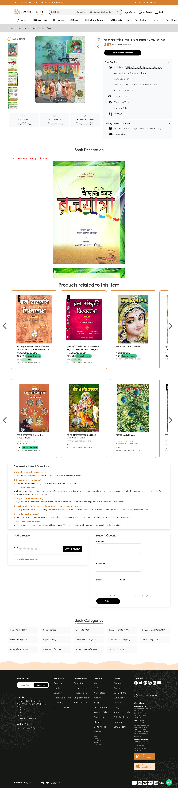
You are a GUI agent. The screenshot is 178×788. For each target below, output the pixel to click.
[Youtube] (159, 683)
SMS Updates (120, 727)
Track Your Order (122, 712)
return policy (42, 494)
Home (10, 28)
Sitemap (118, 722)
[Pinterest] (145, 683)
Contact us (150, 3)
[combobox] (95, 12)
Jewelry (58, 693)
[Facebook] (136, 683)
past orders (96, 517)
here (76, 517)
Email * (99, 580)
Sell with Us (120, 693)
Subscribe (40, 685)
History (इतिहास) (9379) (19, 649)
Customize (119, 688)
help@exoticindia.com (139, 509)
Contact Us (119, 683)
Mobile (123, 580)
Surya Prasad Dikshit (28, 352)
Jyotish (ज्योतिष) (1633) (18, 640)
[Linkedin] (154, 683)
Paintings (59, 702)
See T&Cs (28, 125)
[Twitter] (141, 683)
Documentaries (102, 707)
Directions (137, 717)
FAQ (162, 3)
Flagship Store (140, 706)
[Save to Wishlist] (98, 40)
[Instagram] (150, 683)
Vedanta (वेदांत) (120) (117, 649)
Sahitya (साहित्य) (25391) (151, 640)
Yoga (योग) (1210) (49, 640)
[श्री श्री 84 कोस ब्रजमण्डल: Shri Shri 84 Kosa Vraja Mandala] (84, 431)
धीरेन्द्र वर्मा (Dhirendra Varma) (129, 444)
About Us (98, 683)
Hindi (26, 28)
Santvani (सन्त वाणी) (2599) (86, 649)
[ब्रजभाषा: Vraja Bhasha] (133, 431)
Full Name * (101, 563)
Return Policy (81, 688)
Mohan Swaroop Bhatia (134, 73)
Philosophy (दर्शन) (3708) (52, 649)
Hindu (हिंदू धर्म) (38, 28)
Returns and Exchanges (126, 128)
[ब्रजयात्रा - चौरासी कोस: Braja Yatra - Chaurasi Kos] (13, 50)
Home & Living (61, 707)
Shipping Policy (82, 698)
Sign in (137, 3)
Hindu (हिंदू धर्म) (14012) (18, 630)
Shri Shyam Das (124, 352)
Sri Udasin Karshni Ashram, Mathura (143, 67)
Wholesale (119, 698)
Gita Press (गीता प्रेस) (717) (119, 640)
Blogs (97, 702)
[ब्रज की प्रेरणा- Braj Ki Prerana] (133, 343)
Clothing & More (62, 698)
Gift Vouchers (121, 717)
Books (18, 28)
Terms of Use (134, 596)
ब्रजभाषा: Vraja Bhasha (125, 435)
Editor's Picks (100, 727)
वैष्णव (49, 28)
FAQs (96, 688)
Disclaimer (79, 683)
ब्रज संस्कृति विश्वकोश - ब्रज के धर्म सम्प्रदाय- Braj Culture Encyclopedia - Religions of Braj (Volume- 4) (33, 349)
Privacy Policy (146, 596)
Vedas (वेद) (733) (82, 630)
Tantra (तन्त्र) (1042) (51, 630)
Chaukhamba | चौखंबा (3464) (154, 630)
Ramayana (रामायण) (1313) (86, 640)
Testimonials (100, 712)
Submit (108, 601)
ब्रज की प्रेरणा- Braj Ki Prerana (128, 346)
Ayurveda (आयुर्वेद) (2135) (119, 630)
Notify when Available (123, 52)
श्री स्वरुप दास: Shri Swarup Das (80, 441)
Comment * (101, 541)
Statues (58, 683)
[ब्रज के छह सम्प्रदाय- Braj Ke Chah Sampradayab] (34, 431)
